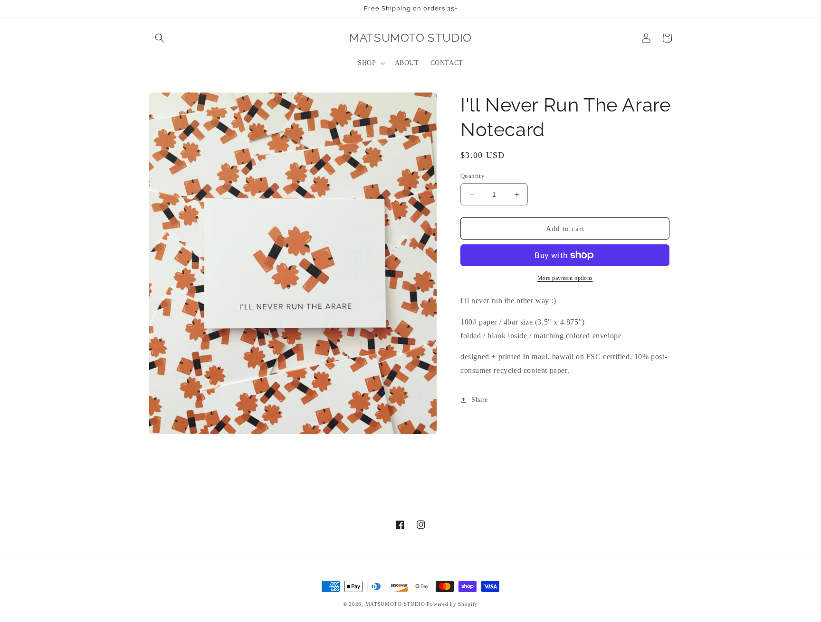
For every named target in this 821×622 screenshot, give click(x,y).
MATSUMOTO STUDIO (395, 604)
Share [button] (479, 399)
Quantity (472, 175)
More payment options (565, 278)
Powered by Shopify (452, 604)
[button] (159, 38)
